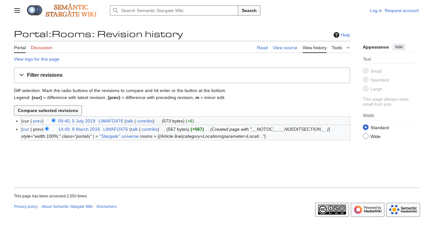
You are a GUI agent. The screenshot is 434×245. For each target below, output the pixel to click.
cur (26, 129)
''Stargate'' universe (119, 136)
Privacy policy (26, 206)
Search (249, 10)
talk (129, 120)
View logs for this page (36, 59)
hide (399, 47)
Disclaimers (107, 206)
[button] (17, 10)
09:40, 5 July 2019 (76, 120)
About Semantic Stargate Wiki (67, 206)
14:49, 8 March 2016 (79, 129)
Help (345, 34)
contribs (145, 120)
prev (37, 120)
